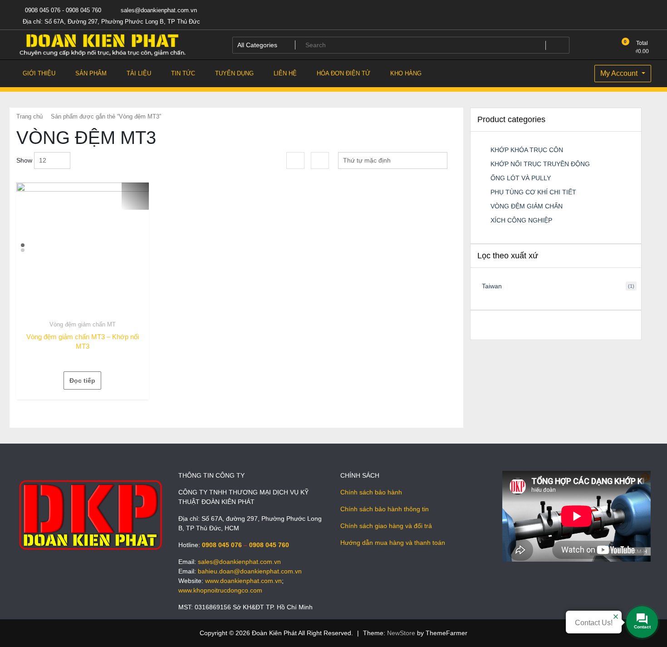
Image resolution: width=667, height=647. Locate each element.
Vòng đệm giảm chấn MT (82, 324)
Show (24, 160)
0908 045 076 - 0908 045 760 (62, 10)
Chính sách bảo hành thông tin (384, 509)
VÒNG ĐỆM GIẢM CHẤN (526, 206)
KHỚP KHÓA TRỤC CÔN (526, 149)
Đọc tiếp (82, 380)
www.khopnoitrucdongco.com (220, 590)
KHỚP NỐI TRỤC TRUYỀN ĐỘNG (540, 164)
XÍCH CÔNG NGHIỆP (521, 220)
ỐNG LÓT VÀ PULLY (520, 178)
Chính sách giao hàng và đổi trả (386, 525)
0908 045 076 (222, 544)
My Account (619, 73)
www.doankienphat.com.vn (243, 580)
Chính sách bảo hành (371, 492)
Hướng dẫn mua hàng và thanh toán (392, 542)
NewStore (401, 633)
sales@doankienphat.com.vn (158, 10)
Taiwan (492, 286)
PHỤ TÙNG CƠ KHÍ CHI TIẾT (533, 192)
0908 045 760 (269, 544)
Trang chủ (29, 116)
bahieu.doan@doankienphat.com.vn (250, 571)
